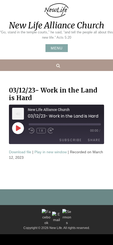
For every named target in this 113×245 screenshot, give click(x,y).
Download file (20, 152)
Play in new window (50, 152)
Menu (57, 48)
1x (41, 130)
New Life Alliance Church (56, 25)
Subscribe (70, 140)
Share (94, 140)
